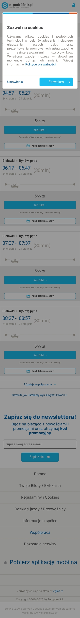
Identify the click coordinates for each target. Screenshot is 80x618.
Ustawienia (15, 82)
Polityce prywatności (40, 64)
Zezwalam (56, 82)
